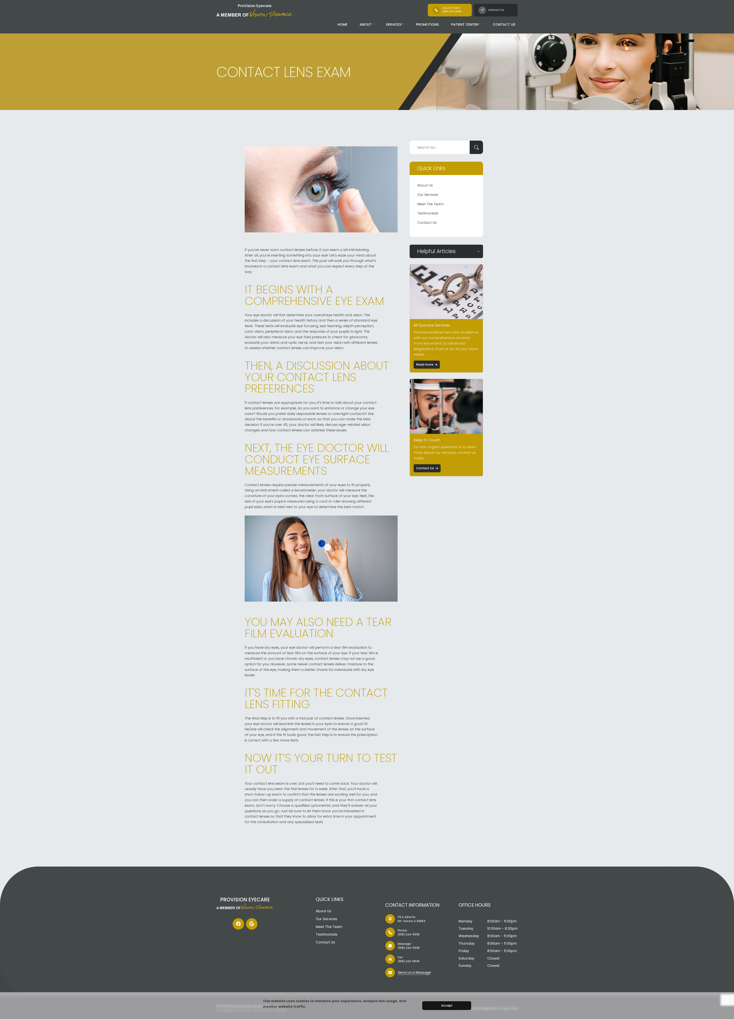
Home (342, 24)
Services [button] (393, 24)
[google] (251, 924)
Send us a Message (414, 973)
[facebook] (238, 924)
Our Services (427, 194)
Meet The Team (430, 204)
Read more (424, 364)
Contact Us (504, 24)
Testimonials (427, 213)
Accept (446, 1005)
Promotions (427, 24)
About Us (425, 185)
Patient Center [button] (464, 24)
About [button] (365, 24)
